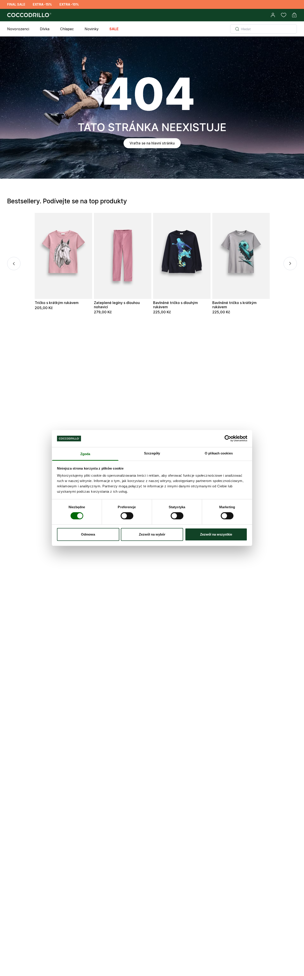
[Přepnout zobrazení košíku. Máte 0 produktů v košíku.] (294, 15)
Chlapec (67, 29)
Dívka (44, 29)
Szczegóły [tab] (152, 453)
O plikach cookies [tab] (219, 453)
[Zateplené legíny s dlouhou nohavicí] (122, 256)
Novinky (92, 29)
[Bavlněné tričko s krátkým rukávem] (241, 256)
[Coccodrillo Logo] (28, 15)
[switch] (127, 515)
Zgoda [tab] (85, 454)
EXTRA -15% (42, 4)
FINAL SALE (16, 4)
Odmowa (88, 534)
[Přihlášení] (273, 15)
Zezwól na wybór (152, 534)
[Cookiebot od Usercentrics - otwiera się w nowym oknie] (227, 438)
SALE (114, 29)
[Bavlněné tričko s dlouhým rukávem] (182, 256)
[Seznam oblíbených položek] (283, 15)
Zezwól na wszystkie (216, 534)
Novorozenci (18, 29)
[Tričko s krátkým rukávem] (63, 256)
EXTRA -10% (69, 4)
